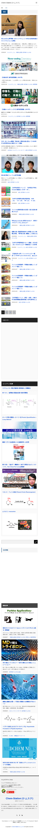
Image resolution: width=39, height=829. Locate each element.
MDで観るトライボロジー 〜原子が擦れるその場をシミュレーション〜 (19, 663)
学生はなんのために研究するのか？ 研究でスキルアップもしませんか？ (24, 221)
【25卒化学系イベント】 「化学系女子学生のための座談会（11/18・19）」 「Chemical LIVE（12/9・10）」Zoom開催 (24, 189)
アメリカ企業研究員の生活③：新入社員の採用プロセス (24, 210)
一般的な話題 (18, 52)
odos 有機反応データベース (18, 735)
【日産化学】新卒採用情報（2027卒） (12, 77)
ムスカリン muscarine (9, 511)
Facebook (31, 820)
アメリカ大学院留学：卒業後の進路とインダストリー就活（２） (24, 276)
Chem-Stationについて (6, 820)
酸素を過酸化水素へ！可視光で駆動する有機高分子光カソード (19, 702)
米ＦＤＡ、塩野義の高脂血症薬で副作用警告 (15, 392)
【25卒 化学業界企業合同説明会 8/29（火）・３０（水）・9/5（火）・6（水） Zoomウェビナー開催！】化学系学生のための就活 (24, 200)
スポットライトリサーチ (15, 711)
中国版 (18, 822)
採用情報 (35, 84)
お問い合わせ (23, 822)
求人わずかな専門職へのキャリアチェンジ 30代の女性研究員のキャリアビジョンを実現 (19, 39)
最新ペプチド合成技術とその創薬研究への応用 (15, 442)
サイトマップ (25, 820)
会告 (26, 150)
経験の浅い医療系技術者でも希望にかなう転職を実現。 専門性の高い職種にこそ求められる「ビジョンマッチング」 (25, 233)
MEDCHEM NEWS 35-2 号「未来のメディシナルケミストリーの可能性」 (19, 763)
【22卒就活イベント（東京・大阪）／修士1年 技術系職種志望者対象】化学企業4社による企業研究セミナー (24, 299)
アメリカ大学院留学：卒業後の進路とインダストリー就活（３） (24, 265)
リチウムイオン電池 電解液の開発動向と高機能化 (16, 388)
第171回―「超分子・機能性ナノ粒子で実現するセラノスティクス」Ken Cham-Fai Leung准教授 (19, 465)
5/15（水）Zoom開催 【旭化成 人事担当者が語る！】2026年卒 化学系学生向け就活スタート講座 (18, 142)
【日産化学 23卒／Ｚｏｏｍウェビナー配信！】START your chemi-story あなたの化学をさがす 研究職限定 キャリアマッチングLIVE (24, 255)
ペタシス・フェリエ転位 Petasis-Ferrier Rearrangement (18, 492)
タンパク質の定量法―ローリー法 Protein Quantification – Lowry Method (19, 418)
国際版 (14, 822)
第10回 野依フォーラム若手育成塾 (11, 175)
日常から (28, 637)
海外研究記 (33, 637)
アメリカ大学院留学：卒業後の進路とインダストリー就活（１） (24, 287)
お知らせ (14, 820)
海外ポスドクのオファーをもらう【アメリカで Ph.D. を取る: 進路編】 (19, 629)
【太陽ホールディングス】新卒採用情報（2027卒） (16, 109)
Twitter (35, 820)
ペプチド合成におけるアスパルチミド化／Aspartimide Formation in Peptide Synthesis (18, 727)
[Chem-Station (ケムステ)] (10, 3)
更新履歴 (19, 820)
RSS (22, 815)
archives (10, 150)
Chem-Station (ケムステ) (19, 798)
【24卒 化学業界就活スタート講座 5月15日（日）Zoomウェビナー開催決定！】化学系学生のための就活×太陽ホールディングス (24, 244)
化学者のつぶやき (26, 52)
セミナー (23, 150)
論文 (20, 672)
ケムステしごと (11, 52)
